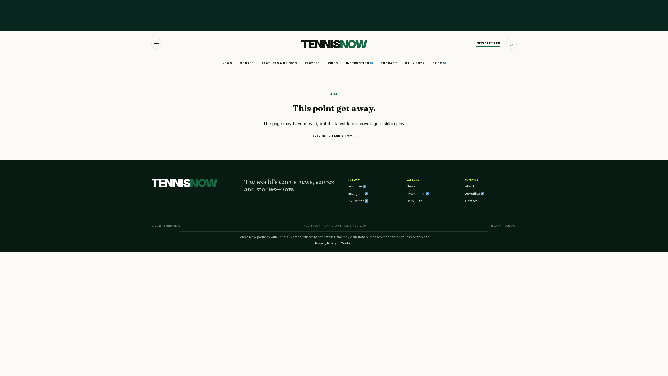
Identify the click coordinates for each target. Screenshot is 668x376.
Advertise (473, 194)
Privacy (495, 225)
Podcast (389, 63)
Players (312, 63)
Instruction (358, 63)
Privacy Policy (326, 243)
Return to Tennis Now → (334, 135)
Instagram (356, 194)
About (469, 186)
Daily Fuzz (415, 63)
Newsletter (488, 43)
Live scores (416, 194)
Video (333, 63)
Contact (471, 201)
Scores (247, 63)
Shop (438, 63)
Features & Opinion (279, 63)
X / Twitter (356, 201)
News (227, 63)
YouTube (355, 186)
